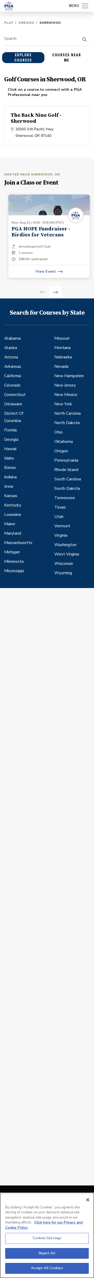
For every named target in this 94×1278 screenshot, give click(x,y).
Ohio (58, 432)
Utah (58, 516)
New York (63, 404)
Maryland (12, 533)
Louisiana (12, 514)
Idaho (9, 458)
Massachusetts (18, 543)
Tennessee (64, 498)
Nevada (61, 366)
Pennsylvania (66, 460)
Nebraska (63, 357)
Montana (62, 348)
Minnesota (14, 561)
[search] (84, 39)
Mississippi (14, 571)
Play (8, 23)
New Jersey (65, 385)
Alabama (12, 338)
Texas (60, 507)
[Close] (87, 1200)
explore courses (23, 57)
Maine (9, 524)
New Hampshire (69, 376)
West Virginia (66, 554)
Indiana (10, 477)
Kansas (10, 496)
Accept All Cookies (47, 1268)
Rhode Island (66, 470)
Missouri (61, 338)
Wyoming (63, 573)
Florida (10, 430)
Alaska (10, 348)
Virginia (60, 535)
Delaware (13, 404)
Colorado (12, 385)
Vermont (62, 526)
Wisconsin (63, 563)
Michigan (12, 552)
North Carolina (67, 413)
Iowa (8, 486)
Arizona (11, 357)
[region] (47, 1235)
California (12, 376)
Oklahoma (63, 441)
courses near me (66, 57)
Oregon (26, 23)
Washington (65, 545)
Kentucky (12, 505)
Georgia (11, 439)
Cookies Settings (47, 1238)
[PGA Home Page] (9, 6)
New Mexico (65, 395)
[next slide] (55, 292)
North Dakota (67, 423)
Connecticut (15, 395)
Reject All (47, 1253)
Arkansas (12, 366)
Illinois (10, 467)
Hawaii (10, 449)
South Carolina (67, 479)
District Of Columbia (13, 417)
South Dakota (67, 488)
